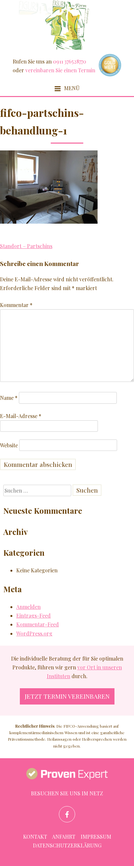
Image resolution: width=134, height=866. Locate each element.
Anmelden (28, 606)
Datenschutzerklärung (67, 845)
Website (9, 445)
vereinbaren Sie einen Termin (60, 70)
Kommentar (16, 304)
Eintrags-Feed (33, 615)
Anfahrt (63, 836)
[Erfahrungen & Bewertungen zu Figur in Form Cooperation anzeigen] (67, 775)
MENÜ (71, 88)
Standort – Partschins (26, 246)
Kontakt (35, 836)
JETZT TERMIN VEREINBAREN (67, 696)
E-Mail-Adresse (20, 415)
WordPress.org (34, 633)
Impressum (96, 836)
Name (9, 397)
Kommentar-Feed (37, 624)
